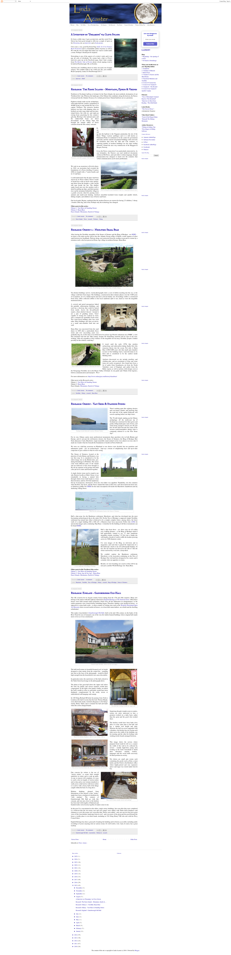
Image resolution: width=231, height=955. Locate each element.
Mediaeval (99, 833)
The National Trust (123, 599)
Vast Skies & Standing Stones (87, 382)
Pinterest (145, 149)
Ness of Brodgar (92, 582)
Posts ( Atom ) (83, 843)
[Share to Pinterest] (106, 76)
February (79, 928)
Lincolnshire (92, 833)
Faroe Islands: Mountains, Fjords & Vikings (85, 212)
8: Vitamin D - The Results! (150, 87)
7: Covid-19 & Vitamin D (149, 85)
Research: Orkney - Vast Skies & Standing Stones (98, 404)
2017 (76, 879)
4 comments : (89, 579)
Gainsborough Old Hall (96, 613)
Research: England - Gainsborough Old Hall (96, 593)
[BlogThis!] (100, 76)
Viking (101, 219)
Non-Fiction (119, 25)
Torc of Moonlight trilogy (93, 25)
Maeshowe (79, 582)
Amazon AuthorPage (149, 137)
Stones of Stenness (122, 582)
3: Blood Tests (146, 72)
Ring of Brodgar (112, 582)
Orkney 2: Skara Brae (78, 210)
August (78, 896)
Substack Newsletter (149, 140)
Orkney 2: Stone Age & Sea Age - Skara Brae (85, 573)
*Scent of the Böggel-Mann (149, 117)
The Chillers (83, 25)
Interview (78, 78)
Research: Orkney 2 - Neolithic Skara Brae (95, 229)
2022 (76, 865)
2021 (76, 868)
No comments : (90, 76)
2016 (76, 882)
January (78, 931)
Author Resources (151, 25)
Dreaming (76, 43)
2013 (76, 938)
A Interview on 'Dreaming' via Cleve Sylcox (95, 34)
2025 (76, 856)
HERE (134, 234)
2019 (76, 874)
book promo (99, 43)
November (79, 891)
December (79, 888)
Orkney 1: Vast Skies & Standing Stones (84, 208)
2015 (76, 885)
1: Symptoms (145, 68)
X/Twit (145, 142)
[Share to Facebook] (104, 76)
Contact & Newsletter (128, 25)
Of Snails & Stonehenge (150, 60)
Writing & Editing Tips (140, 25)
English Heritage (109, 599)
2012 (76, 941)
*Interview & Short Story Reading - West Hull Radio (149, 102)
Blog (78, 25)
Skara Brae (81, 384)
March (78, 925)
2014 (76, 935)
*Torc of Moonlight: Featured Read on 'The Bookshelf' (150, 98)
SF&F (83, 78)
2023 (76, 862)
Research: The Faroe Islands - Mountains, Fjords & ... (91, 902)
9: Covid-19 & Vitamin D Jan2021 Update (149, 90)
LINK (133, 522)
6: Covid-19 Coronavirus (149, 83)
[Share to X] (102, 76)
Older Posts (133, 839)
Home (104, 839)
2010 (76, 946)
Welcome (72, 25)
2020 (76, 871)
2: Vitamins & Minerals (148, 71)
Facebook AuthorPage (149, 144)
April (77, 922)
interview (88, 43)
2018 (76, 877)
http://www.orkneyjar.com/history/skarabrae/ (102, 376)
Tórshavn (95, 219)
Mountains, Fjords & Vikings (89, 386)
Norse (85, 219)
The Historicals (112, 25)
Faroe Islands (79, 219)
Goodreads (146, 147)
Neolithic (78, 393)
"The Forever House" (148, 109)
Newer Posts (75, 839)
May (77, 920)
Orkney (84, 393)
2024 (76, 859)
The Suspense (104, 25)
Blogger (137, 950)
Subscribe (150, 44)
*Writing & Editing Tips (148, 127)
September (79, 894)
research (90, 219)
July (77, 914)
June (77, 917)
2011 (76, 943)
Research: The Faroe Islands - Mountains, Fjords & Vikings (104, 89)
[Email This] (97, 76)
